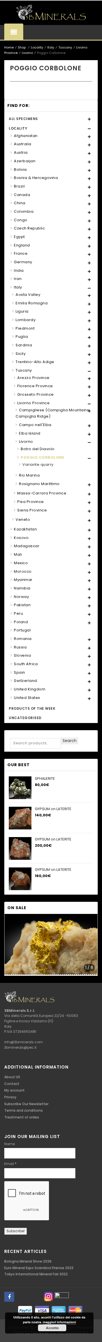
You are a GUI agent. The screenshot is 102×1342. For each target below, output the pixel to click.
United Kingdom (29, 689)
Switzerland (25, 680)
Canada (22, 194)
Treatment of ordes (21, 1117)
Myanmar (23, 579)
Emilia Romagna (32, 303)
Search (69, 740)
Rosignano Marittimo (39, 483)
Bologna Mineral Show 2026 (28, 1261)
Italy (50, 47)
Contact (11, 1083)
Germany (23, 262)
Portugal (22, 630)
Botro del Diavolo (38, 449)
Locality (37, 47)
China (20, 203)
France (20, 253)
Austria (21, 152)
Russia (20, 647)
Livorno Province (33, 403)
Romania (23, 638)
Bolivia (20, 169)
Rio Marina (29, 475)
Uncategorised (25, 717)
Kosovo (21, 537)
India (19, 270)
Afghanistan (26, 135)
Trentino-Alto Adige (35, 362)
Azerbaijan (24, 161)
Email (10, 1163)
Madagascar (26, 546)
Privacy (10, 1097)
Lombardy (25, 320)
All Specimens (23, 118)
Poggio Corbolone (42, 457)
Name (9, 1143)
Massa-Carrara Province (41, 493)
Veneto (23, 519)
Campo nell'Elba (35, 424)
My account (14, 1090)
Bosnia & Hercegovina (36, 177)
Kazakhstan (25, 529)
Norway (21, 596)
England (22, 245)
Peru (18, 613)
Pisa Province (30, 501)
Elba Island (30, 433)
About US (12, 1077)
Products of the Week (32, 708)
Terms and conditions (23, 1110)
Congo (20, 220)
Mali (18, 554)
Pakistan (22, 605)
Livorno (27, 52)
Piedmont (25, 328)
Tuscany (65, 47)
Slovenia (22, 655)
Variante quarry (38, 464)
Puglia (22, 336)
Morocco (23, 571)
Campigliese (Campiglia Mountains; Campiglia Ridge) (53, 413)
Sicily (21, 353)
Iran (18, 278)
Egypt (19, 236)
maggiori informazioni (59, 1322)
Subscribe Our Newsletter (26, 1103)
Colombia (23, 211)
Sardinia (24, 345)
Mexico (21, 563)
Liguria (22, 311)
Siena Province (32, 510)
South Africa (26, 664)
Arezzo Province (33, 377)
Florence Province (35, 386)
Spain (19, 672)
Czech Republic (29, 228)
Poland (21, 622)
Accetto (52, 1327)
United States (27, 697)
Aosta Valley (28, 294)
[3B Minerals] (51, 13)
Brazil (19, 186)
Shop (22, 47)
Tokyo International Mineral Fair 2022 (36, 1274)
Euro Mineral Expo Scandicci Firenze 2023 (38, 1267)
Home (9, 47)
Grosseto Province (35, 394)
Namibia (22, 588)
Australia (22, 144)
